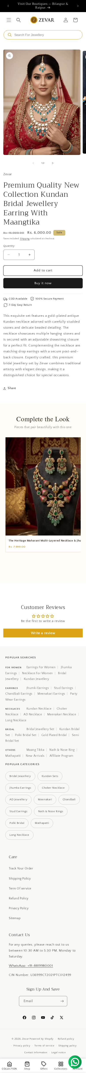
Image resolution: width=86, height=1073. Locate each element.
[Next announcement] (78, 6)
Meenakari (45, 799)
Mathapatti (13, 756)
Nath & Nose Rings (50, 811)
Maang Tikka (35, 750)
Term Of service (20, 888)
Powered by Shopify (42, 1039)
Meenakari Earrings (51, 694)
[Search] (10, 35)
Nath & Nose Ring (62, 750)
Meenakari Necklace (61, 714)
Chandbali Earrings (18, 694)
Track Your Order (21, 868)
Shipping (25, 238)
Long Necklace (15, 720)
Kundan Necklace (39, 708)
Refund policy (66, 1039)
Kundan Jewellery (36, 679)
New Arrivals (35, 756)
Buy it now (43, 283)
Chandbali (69, 799)
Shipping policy (67, 1045)
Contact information (35, 1052)
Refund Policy (18, 898)
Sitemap (15, 918)
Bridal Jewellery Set (40, 729)
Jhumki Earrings (37, 688)
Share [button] (12, 388)
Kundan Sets (50, 776)
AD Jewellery (18, 799)
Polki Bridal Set (25, 735)
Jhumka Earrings (20, 787)
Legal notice (58, 1052)
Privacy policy (21, 1045)
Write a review (43, 633)
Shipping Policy (20, 878)
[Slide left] (33, 163)
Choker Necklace (53, 787)
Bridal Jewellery (20, 776)
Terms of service (44, 1045)
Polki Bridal (16, 823)
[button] (9, 20)
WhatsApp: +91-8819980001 (31, 966)
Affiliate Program (61, 756)
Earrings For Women (41, 667)
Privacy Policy (18, 908)
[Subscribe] (62, 1001)
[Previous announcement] (8, 6)
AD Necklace (33, 714)
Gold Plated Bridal (54, 735)
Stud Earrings (63, 688)
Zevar (25, 1039)
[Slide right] (53, 163)
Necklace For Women (37, 673)
